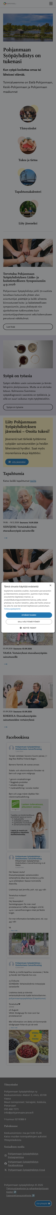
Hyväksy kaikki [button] (29, 615)
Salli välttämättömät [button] (29, 621)
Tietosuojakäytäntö (12, 609)
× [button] (50, 585)
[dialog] (28, 607)
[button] (28, 627)
